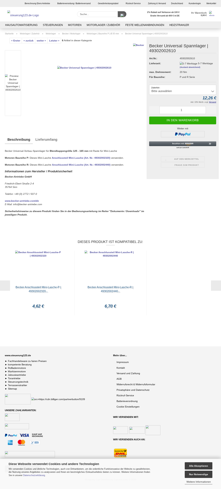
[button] (154, 110)
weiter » (41, 40)
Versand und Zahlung (128, 373)
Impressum (123, 362)
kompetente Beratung (20, 364)
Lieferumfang (46, 139)
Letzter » (54, 40)
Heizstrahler (179, 24)
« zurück (28, 40)
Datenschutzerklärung (34, 475)
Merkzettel (211, 3)
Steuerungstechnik (18, 381)
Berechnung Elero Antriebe (37, 3)
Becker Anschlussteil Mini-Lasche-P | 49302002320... (38, 289)
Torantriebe (14, 378)
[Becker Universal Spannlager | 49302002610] (84, 83)
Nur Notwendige (198, 474)
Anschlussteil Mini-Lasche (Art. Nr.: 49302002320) (81, 157)
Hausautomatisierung (21, 24)
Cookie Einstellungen (128, 406)
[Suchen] (122, 14)
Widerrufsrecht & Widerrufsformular (136, 384)
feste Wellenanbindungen (144, 24)
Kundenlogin (194, 3)
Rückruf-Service (133, 3)
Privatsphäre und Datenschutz (133, 390)
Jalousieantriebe (17, 374)
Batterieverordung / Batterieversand (74, 3)
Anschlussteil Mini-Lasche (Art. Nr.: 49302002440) (81, 164)
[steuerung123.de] (27, 14)
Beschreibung (18, 139)
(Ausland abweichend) (190, 67)
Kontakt (121, 367)
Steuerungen (53, 24)
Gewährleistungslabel (107, 3)
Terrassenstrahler (17, 385)
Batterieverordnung (127, 401)
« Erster (15, 40)
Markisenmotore (17, 371)
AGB (119, 378)
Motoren (74, 24)
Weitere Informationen (198, 481)
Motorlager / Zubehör (103, 24)
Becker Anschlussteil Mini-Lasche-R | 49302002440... (110, 289)
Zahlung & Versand (156, 3)
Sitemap (12, 388)
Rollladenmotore (17, 368)
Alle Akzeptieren (198, 465)
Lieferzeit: (155, 63)
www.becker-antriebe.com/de (22, 200)
